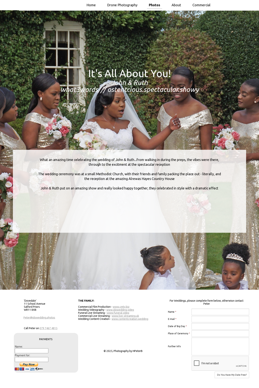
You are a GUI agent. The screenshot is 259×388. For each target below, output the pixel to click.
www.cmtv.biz (121, 306)
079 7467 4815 (48, 328)
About (176, 5)
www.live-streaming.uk (125, 315)
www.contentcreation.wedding (130, 318)
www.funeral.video (118, 312)
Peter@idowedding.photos (39, 317)
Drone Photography (122, 5)
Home (91, 5)
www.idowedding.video (120, 309)
